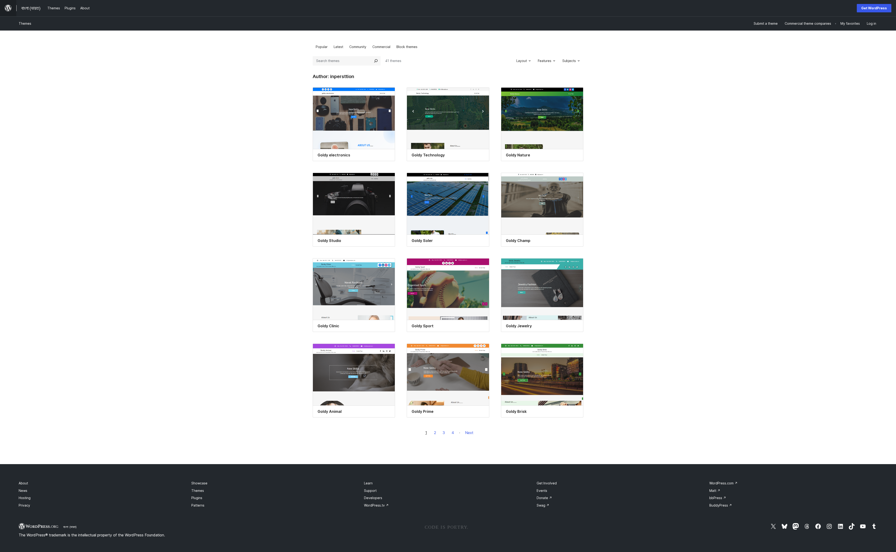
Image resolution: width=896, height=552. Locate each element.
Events (542, 491)
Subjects (569, 61)
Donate (544, 498)
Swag (543, 505)
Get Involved (547, 483)
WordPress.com (723, 483)
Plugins (196, 498)
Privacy (24, 505)
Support (370, 491)
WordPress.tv (376, 505)
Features (544, 61)
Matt (714, 491)
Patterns (197, 505)
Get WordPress (874, 8)
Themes (25, 23)
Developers (373, 498)
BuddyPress (720, 505)
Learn (368, 483)
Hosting (25, 498)
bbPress (717, 498)
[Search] (376, 61)
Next (469, 432)
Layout (521, 61)
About (23, 483)
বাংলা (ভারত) (70, 527)
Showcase (199, 483)
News (23, 491)
